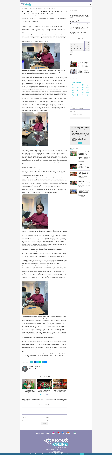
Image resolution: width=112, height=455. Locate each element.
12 (77, 46)
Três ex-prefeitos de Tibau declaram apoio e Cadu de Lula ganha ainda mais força (79, 24)
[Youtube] (27, 1)
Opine (80, 143)
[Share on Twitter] (37, 362)
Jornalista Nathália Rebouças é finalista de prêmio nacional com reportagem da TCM (84, 64)
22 (85, 48)
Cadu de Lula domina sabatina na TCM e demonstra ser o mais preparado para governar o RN (78, 32)
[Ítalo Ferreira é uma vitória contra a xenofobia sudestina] (73, 71)
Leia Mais (87, 453)
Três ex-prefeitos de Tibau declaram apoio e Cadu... (60, 391)
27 (80, 50)
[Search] (90, 4)
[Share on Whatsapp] (40, 362)
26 (77, 50)
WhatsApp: (72, 111)
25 (74, 50)
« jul (71, 54)
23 (88, 48)
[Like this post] (32, 362)
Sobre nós (59, 4)
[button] (23, 387)
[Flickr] (25, 1)
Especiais (77, 4)
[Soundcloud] (30, 1)
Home (54, 4)
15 (85, 46)
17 (71, 48)
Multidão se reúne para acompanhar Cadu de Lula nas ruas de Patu (84, 166)
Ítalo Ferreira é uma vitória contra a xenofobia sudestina (83, 71)
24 (71, 50)
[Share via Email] (45, 362)
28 (83, 50)
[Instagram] (24, 1)
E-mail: (71, 106)
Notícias (66, 4)
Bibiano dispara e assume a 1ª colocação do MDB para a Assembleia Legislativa (79, 28)
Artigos (71, 4)
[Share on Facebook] (35, 362)
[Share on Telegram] (43, 362)
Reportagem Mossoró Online (33, 15)
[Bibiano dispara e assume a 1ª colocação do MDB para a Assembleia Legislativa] (73, 183)
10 (71, 46)
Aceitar (82, 453)
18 (74, 48)
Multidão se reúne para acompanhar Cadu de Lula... (44, 391)
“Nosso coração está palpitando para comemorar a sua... (29, 391)
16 (88, 46)
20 (80, 48)
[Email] (28, 1)
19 (77, 48)
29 (85, 50)
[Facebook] (21, 1)
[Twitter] (22, 1)
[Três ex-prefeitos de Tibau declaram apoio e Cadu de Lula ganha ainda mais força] (60, 384)
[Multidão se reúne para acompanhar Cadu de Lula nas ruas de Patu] (44, 384)
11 (74, 46)
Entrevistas (83, 4)
